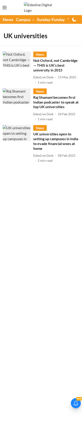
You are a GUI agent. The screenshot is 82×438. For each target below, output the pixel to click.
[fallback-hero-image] (18, 68)
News (8, 19)
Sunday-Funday (51, 19)
